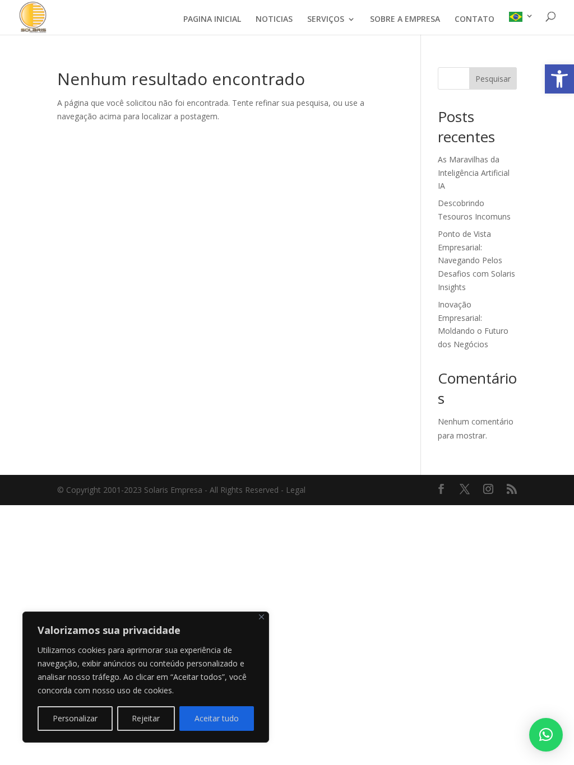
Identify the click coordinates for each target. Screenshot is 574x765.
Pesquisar (493, 78)
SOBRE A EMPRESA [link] (405, 19)
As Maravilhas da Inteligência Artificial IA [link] (474, 173)
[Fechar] (261, 616)
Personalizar (75, 718)
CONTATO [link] (474, 19)
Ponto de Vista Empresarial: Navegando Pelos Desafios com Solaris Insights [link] (476, 260)
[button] (546, 735)
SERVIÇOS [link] (325, 19)
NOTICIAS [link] (274, 19)
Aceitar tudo (217, 718)
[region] (145, 677)
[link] (559, 79)
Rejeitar (146, 718)
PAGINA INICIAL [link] (212, 19)
